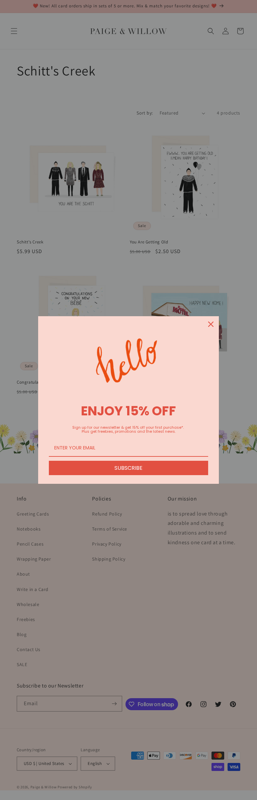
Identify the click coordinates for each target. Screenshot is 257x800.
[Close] (211, 324)
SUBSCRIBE (128, 468)
